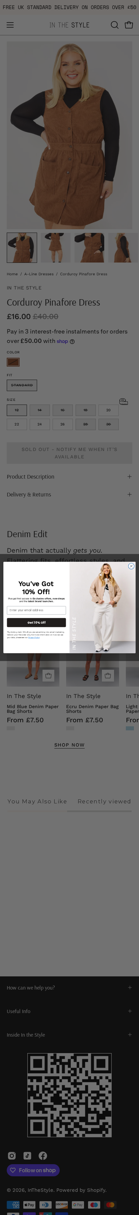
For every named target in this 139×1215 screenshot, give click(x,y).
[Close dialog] (131, 566)
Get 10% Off (36, 622)
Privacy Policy (34, 637)
